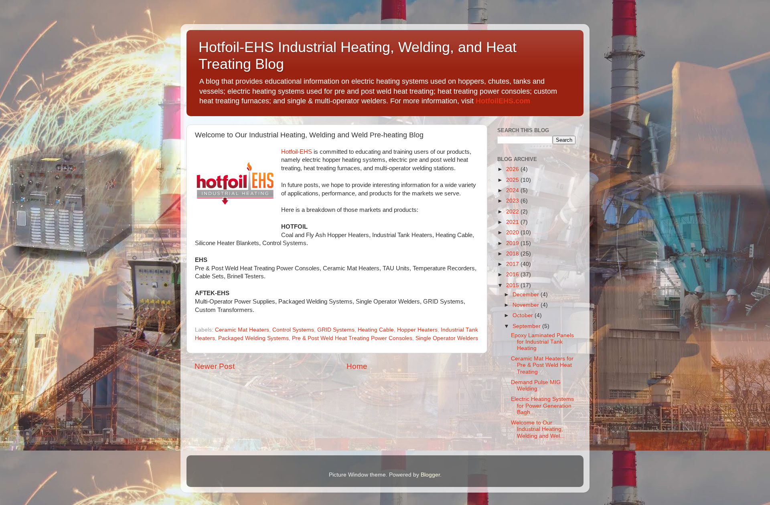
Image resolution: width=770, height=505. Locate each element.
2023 (513, 201)
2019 (513, 243)
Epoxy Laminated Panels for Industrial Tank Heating (542, 341)
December (527, 295)
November (527, 305)
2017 (513, 264)
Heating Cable (376, 330)
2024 (513, 190)
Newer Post (215, 366)
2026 (513, 169)
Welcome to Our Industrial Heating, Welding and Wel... (538, 429)
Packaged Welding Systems (253, 338)
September (527, 326)
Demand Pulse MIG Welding (536, 385)
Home (356, 366)
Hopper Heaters (417, 330)
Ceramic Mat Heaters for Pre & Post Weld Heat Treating (542, 365)
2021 (513, 222)
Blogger (430, 475)
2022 (513, 212)
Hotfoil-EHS (296, 152)
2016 (513, 275)
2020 (513, 232)
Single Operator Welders (446, 338)
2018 (513, 254)
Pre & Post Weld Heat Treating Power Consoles (352, 338)
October (524, 315)
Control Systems (293, 330)
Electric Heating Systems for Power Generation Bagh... (542, 405)
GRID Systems (336, 330)
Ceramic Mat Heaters (242, 330)
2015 (513, 285)
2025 (513, 180)
